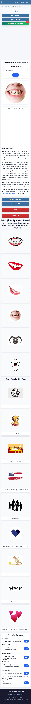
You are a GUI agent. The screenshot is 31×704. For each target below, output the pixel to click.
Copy (26, 641)
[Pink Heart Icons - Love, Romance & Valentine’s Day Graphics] (15, 616)
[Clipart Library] (2, 2)
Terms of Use (11, 694)
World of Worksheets (15, 697)
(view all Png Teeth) (15, 228)
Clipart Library (11, 691)
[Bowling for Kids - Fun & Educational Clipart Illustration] (15, 561)
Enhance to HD (15, 204)
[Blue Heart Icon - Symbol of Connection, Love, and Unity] (15, 533)
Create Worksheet (16, 19)
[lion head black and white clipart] (15, 393)
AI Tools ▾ (17, 2)
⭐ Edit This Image (15, 199)
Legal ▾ (27, 2)
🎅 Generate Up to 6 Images (18, 23)
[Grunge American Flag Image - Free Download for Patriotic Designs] (15, 476)
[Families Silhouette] (15, 588)
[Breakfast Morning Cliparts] (15, 448)
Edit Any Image (15, 15)
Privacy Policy (20, 694)
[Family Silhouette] (15, 505)
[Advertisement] (15, 43)
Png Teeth (7, 6)
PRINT (15, 209)
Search (15, 75)
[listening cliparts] (15, 420)
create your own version (9, 193)
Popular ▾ (23, 2)
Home (2, 6)
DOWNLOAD (15, 215)
